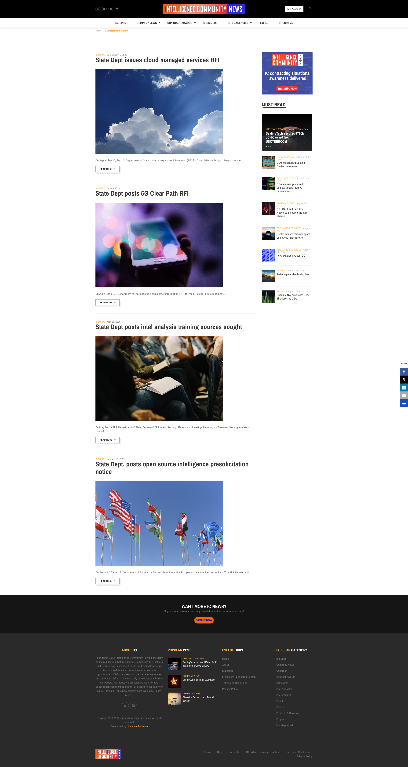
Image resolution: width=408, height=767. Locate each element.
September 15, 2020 (117, 55)
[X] (404, 379)
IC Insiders (210, 23)
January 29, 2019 (116, 459)
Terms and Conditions (234, 683)
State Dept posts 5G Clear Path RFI (142, 193)
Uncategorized (284, 725)
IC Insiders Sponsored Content (239, 677)
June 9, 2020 (113, 188)
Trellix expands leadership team (293, 274)
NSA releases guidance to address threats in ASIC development (290, 187)
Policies (280, 707)
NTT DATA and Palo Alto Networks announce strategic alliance (292, 212)
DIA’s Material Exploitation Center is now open (291, 164)
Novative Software (137, 726)
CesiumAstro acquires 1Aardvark (199, 679)
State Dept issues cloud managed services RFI (157, 59)
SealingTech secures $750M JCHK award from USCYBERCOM (285, 137)
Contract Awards (179, 23)
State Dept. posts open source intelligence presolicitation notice (172, 468)
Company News (147, 23)
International (283, 695)
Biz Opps (120, 23)
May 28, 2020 (113, 322)
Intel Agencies (238, 23)
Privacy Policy (230, 689)
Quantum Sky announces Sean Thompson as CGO (293, 296)
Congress (281, 671)
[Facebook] (404, 372)
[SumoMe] (404, 403)
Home (98, 30)
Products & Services (289, 228)
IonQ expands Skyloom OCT (292, 256)
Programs (286, 23)
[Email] (404, 395)
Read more (106, 169)
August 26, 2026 (296, 270)
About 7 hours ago (298, 129)
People (263, 23)
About (225, 665)
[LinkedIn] (404, 387)
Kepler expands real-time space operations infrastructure (293, 236)
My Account (294, 9)
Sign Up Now (204, 620)
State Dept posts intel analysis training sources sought (168, 326)
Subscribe (227, 671)
